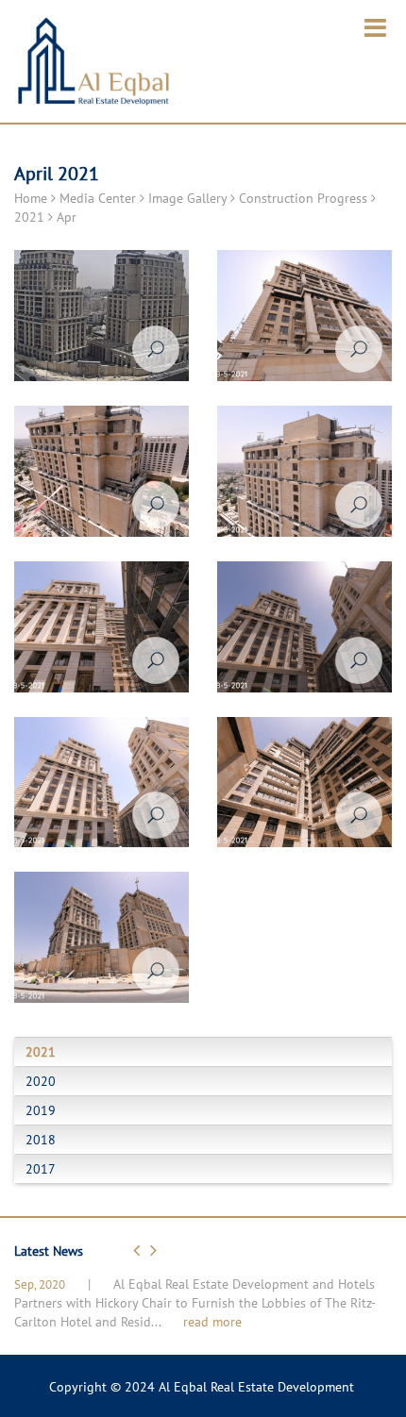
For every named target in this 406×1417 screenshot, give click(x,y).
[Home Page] (93, 66)
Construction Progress (303, 198)
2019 (40, 1110)
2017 (40, 1168)
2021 (29, 216)
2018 (40, 1139)
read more (212, 1321)
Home (30, 198)
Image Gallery (187, 198)
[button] (138, 1250)
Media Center (97, 198)
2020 (40, 1081)
